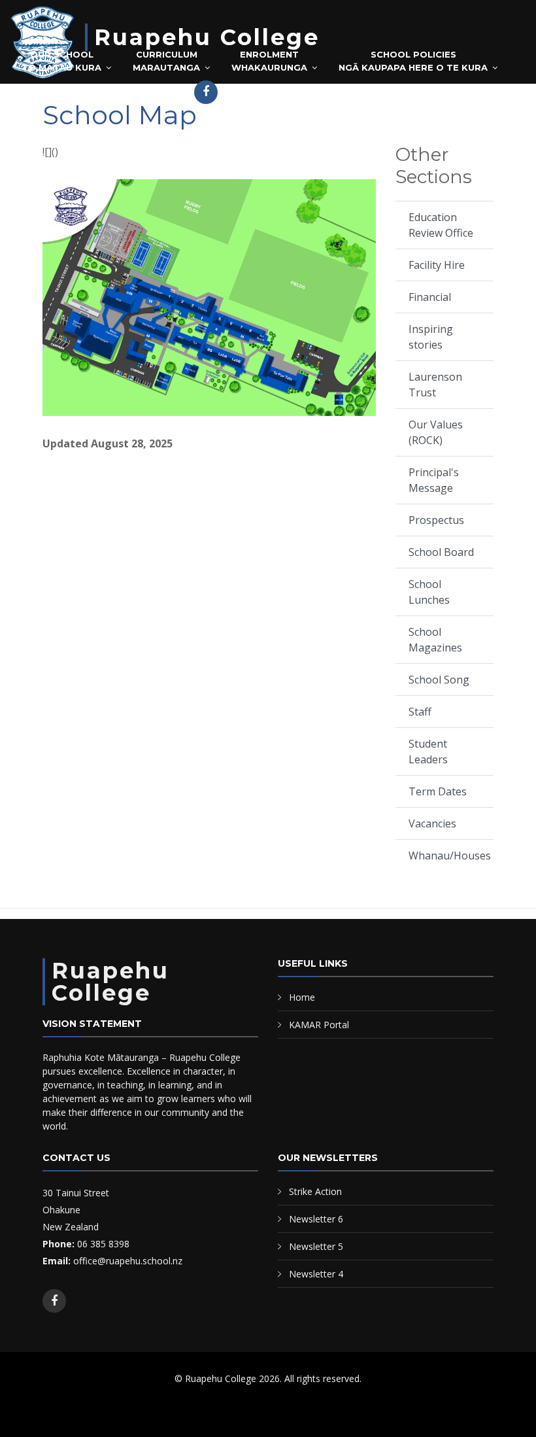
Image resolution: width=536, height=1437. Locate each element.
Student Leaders (428, 751)
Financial (430, 297)
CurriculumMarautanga (166, 61)
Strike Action (315, 1191)
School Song (439, 679)
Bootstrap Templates (230, 1411)
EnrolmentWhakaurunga (269, 61)
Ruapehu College (207, 37)
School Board (441, 552)
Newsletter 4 (316, 1274)
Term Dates (438, 791)
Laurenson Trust (435, 385)
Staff (420, 711)
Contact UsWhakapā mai (56, 93)
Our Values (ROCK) (436, 432)
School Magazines (435, 640)
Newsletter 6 (316, 1219)
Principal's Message (434, 480)
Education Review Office (441, 225)
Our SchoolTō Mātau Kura (61, 61)
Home (302, 997)
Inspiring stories (431, 337)
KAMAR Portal (144, 89)
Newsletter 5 (316, 1246)
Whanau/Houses (450, 855)
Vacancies (432, 823)
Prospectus (436, 520)
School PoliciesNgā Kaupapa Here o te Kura (413, 61)
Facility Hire (437, 265)
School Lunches (429, 592)
